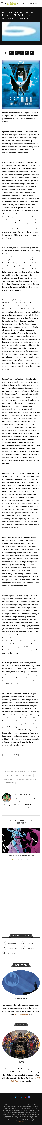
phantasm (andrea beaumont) (26, 779)
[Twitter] (26, 3)
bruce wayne (32, 771)
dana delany (8, 775)
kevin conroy (27, 775)
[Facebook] (23, 3)
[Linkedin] (31, 3)
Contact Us (21, 1122)
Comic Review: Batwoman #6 (21, 856)
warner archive (9, 783)
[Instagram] (28, 3)
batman (23, 768)
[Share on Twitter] (21, 53)
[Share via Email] (32, 53)
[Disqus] (21, 892)
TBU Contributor (10, 18)
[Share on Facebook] (17, 53)
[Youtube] (33, 3)
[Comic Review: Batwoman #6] (21, 840)
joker (17, 775)
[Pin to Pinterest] (27, 53)
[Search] (40, 3)
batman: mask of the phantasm (14, 771)
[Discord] (36, 3)
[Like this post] (12, 53)
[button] (4, 844)
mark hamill (8, 779)
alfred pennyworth (10, 768)
